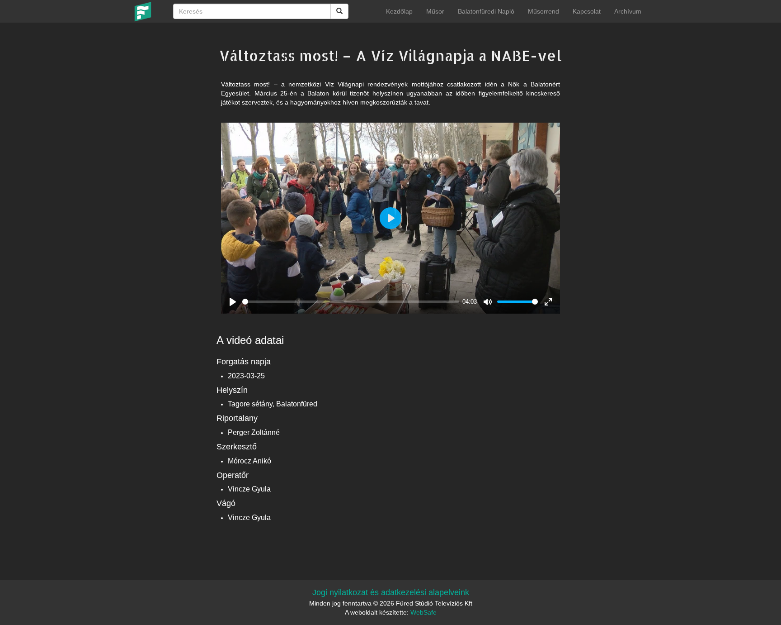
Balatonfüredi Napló (486, 11)
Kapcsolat (587, 11)
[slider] (350, 301)
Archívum (627, 11)
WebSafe (423, 612)
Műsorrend (543, 11)
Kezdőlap (399, 11)
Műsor (435, 11)
